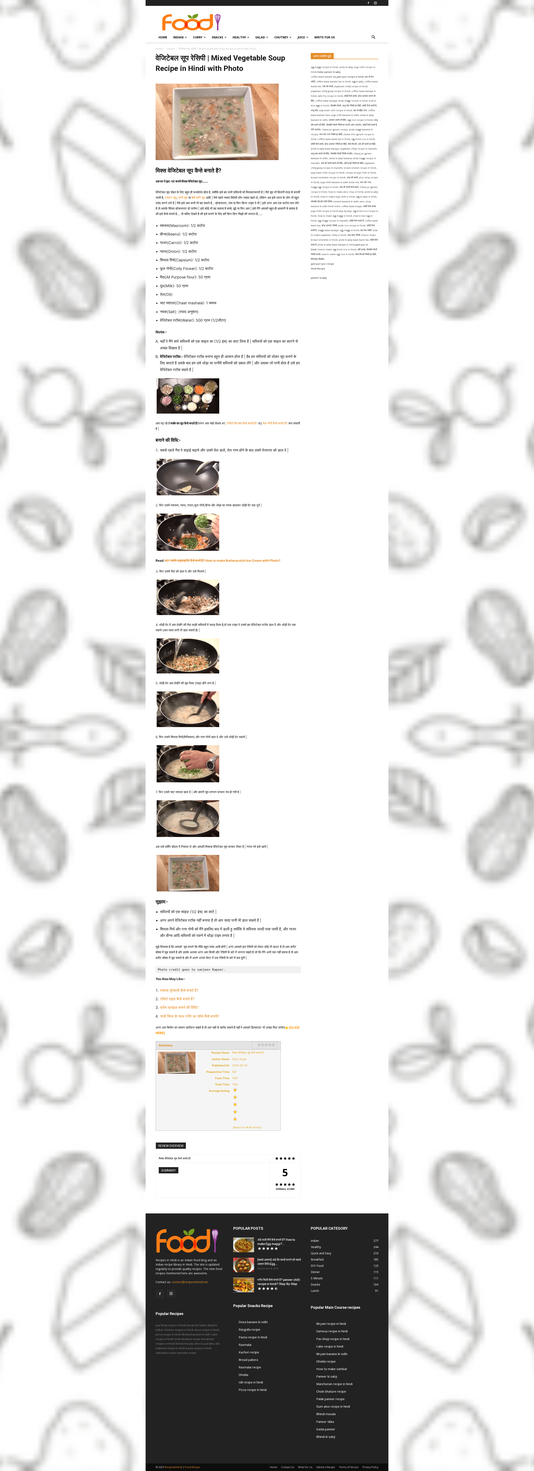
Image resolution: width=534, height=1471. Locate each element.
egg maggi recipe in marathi (333, 220)
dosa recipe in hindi (206, 1330)
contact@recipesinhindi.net (190, 1282)
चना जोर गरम (365, 182)
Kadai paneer (325, 1429)
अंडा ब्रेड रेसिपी (353, 235)
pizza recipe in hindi (168, 1334)
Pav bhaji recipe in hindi (332, 1339)
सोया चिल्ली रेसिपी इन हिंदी (365, 254)
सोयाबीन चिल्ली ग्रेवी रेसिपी (321, 201)
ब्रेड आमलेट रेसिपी (329, 225)
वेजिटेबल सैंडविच (317, 259)
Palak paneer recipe (330, 1399)
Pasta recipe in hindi (253, 1337)
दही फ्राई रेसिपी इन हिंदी (353, 163)
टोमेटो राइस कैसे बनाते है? (177, 999)
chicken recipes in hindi (179, 1330)
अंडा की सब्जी (352, 177)
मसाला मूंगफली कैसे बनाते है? (179, 990)
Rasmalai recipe (250, 1367)
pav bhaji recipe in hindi (171, 1325)
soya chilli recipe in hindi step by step (331, 211)
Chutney (281, 37)
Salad (260, 37)
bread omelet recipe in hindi (360, 167)
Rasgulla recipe (249, 1329)
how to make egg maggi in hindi (335, 215)
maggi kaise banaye (328, 230)
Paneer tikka (325, 1421)
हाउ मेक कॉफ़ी (366, 230)
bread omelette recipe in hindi (328, 177)
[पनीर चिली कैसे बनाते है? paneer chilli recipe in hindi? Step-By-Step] (243, 1285)
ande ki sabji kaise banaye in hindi (336, 244)
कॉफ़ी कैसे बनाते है (356, 220)
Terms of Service (349, 1467)
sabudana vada (166, 1353)
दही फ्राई (361, 249)
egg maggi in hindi (349, 230)
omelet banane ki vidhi (346, 201)
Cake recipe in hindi (329, 1346)
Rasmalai (245, 1345)
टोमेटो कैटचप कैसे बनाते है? (242, 423)
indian (178, 37)
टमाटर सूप (171, 198)
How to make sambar (331, 1369)
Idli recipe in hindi (251, 1382)
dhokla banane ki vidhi (196, 1334)
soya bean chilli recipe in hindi (327, 172)
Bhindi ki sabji (325, 1437)
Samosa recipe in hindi (332, 1331)
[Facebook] (368, 3)
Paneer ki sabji (326, 1376)
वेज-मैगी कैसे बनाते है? (275, 423)
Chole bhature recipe (331, 1391)
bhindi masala (185, 1343)
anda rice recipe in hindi (351, 225)
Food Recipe (192, 1467)
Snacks (217, 37)
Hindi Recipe (318, 268)
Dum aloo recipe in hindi (333, 1406)
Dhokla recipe (326, 1361)
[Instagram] (375, 3)
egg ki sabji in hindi (366, 196)
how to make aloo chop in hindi (345, 191)
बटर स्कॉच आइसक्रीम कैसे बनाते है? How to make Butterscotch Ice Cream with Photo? (222, 560)
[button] (373, 38)
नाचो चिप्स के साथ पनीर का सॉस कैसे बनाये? (190, 1016)
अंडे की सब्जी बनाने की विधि (332, 163)
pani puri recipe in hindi (350, 76)
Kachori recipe (249, 1352)
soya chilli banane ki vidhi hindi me (339, 182)
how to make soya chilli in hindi (337, 196)
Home (163, 37)
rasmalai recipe (186, 1353)
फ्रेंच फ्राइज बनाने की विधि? (179, 1007)
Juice (301, 37)
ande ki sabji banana (340, 158)
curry (197, 37)
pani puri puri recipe (322, 263)
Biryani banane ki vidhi (331, 1354)
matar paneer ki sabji (328, 71)
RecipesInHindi (173, 1467)
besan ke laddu (196, 1325)
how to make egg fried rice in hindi (337, 249)
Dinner (171, 48)
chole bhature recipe (187, 1339)
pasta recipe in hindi (199, 1348)
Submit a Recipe (325, 1467)
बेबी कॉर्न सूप (198, 198)
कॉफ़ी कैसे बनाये (369, 206)
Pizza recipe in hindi (253, 1390)
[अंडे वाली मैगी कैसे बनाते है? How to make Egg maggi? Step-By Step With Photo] (243, 1245)
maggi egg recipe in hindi (324, 187)
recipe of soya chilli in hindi (361, 172)
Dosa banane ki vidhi (253, 1322)
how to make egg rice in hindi (337, 254)
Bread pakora (248, 1360)
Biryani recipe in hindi (331, 1323)
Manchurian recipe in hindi (334, 1384)
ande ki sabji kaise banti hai (354, 239)
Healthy (239, 37)
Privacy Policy (370, 1467)
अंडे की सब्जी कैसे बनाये (348, 187)
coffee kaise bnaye (351, 206)
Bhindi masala (326, 1414)
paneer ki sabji (319, 277)
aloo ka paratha (204, 1343)
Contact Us (287, 1467)
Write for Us (324, 37)
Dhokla (243, 1375)
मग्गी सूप (183, 198)
